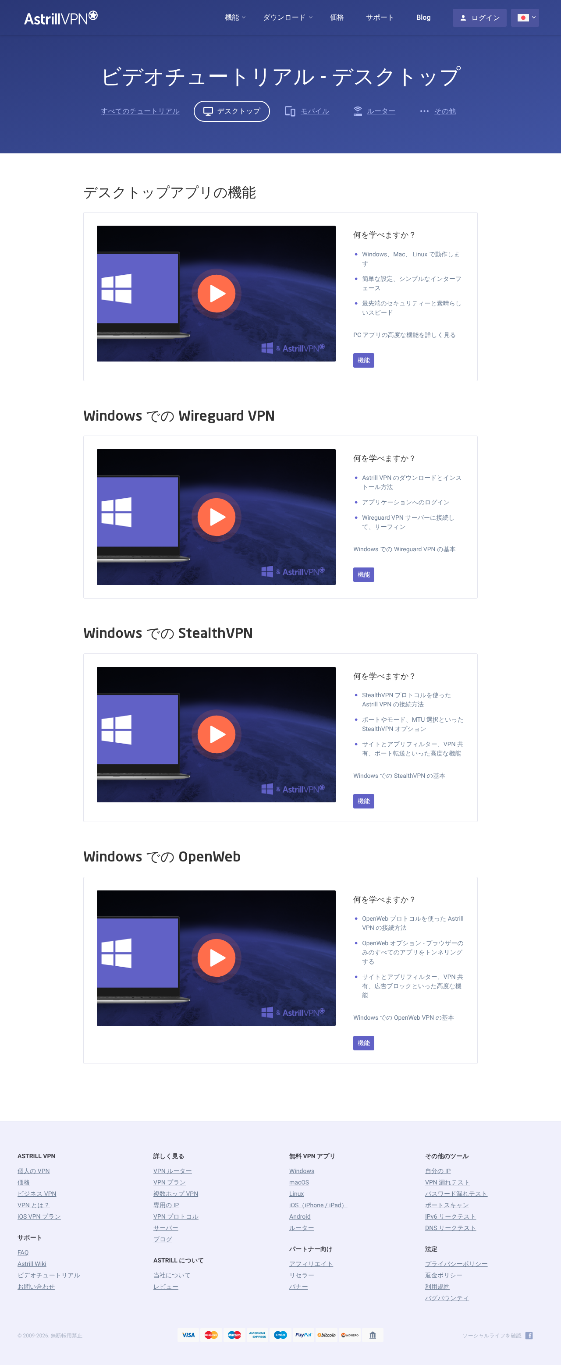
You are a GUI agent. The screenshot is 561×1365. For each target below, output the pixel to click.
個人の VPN (34, 1171)
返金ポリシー (443, 1275)
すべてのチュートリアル (140, 111)
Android (300, 1216)
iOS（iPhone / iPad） (318, 1205)
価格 (337, 17)
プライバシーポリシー (456, 1264)
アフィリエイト (311, 1264)
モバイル (315, 111)
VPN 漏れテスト (447, 1182)
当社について (172, 1275)
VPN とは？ (34, 1205)
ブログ (162, 1239)
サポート (380, 17)
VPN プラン (169, 1182)
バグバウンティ (447, 1298)
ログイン (486, 18)
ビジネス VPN (37, 1194)
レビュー (165, 1287)
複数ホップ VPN (175, 1194)
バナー (298, 1287)
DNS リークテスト (450, 1228)
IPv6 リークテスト (450, 1216)
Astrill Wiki (32, 1264)
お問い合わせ (36, 1287)
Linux (296, 1194)
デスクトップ (238, 111)
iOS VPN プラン (39, 1216)
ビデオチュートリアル (49, 1275)
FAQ (23, 1252)
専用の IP (166, 1205)
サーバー (165, 1228)
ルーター (381, 111)
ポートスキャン (447, 1205)
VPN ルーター (172, 1171)
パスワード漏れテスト (456, 1194)
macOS (299, 1182)
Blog (423, 17)
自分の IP (438, 1171)
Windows (301, 1171)
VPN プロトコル (176, 1216)
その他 (445, 111)
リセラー (301, 1275)
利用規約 (437, 1287)
